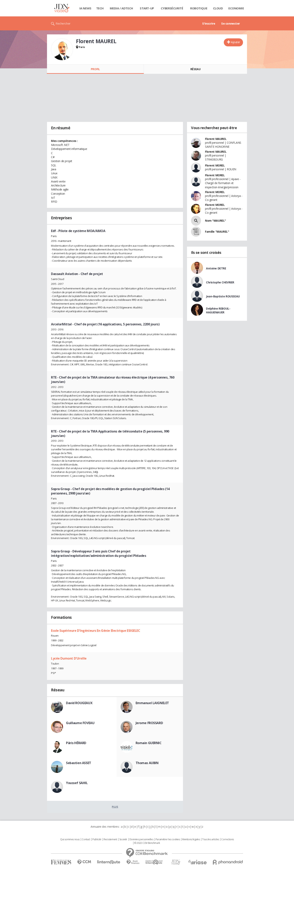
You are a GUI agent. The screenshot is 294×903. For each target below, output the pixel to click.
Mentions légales (191, 839)
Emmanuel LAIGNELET (152, 703)
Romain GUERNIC (149, 743)
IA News (85, 8)
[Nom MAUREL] (196, 221)
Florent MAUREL (215, 139)
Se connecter (230, 23)
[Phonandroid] (228, 862)
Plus (115, 806)
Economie (236, 8)
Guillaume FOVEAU (80, 723)
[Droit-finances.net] (132, 862)
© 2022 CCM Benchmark (147, 843)
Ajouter (235, 42)
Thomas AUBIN (147, 763)
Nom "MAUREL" (215, 220)
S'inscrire (208, 23)
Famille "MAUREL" (217, 231)
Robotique (198, 8)
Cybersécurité (172, 8)
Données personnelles (141, 839)
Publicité (96, 839)
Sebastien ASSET (78, 763)
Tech (100, 8)
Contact (86, 839)
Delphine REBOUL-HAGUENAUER (218, 310)
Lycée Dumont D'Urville (69, 658)
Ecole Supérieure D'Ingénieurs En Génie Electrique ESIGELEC (95, 630)
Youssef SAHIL (77, 783)
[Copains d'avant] (154, 862)
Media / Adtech (121, 8)
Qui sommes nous (70, 839)
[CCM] (84, 862)
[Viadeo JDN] (175, 862)
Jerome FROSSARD (149, 723)
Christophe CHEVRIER (220, 282)
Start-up (147, 8)
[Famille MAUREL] (196, 232)
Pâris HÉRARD (76, 743)
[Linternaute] (108, 862)
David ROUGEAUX (79, 703)
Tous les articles (210, 839)
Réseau (195, 69)
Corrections (227, 839)
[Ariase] (197, 862)
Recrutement (110, 839)
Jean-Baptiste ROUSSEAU (223, 296)
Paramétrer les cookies (168, 839)
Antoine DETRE (216, 268)
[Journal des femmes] (61, 862)
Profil (95, 69)
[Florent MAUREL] (62, 49)
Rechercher (63, 23)
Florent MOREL (215, 165)
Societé (123, 839)
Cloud (218, 8)
